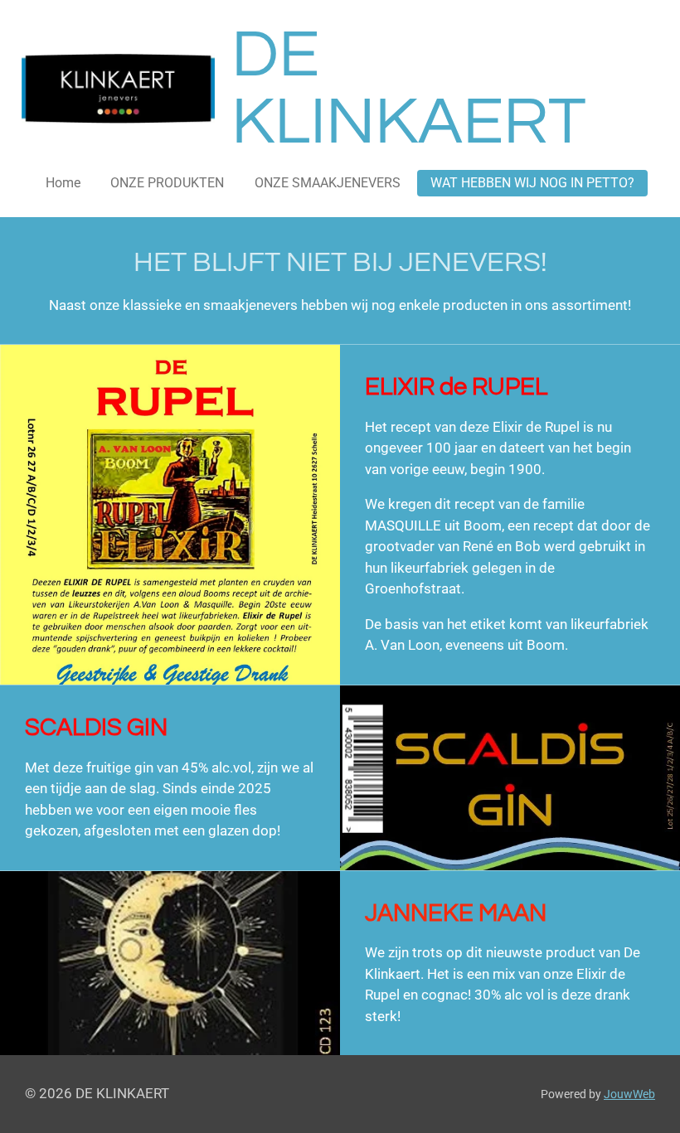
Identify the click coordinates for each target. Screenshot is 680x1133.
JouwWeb (629, 1094)
